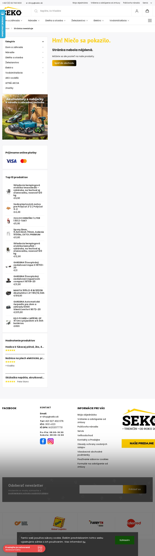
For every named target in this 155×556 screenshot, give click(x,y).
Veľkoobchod (85, 435)
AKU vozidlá (11, 77)
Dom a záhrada (14, 47)
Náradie (9, 52)
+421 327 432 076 (53, 421)
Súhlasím (125, 540)
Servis (145, 3)
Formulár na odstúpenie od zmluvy (93, 465)
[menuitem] (13, 20)
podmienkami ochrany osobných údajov (28, 493)
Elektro (9, 67)
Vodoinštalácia (14, 72)
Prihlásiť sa (135, 489)
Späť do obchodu (64, 63)
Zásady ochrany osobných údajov (92, 446)
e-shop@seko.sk (49, 416)
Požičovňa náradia (131, 3)
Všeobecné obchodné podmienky (90, 453)
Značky (9, 87)
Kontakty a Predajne (89, 439)
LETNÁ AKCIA (12, 83)
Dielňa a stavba (14, 57)
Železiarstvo (12, 62)
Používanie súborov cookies (93, 459)
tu (84, 541)
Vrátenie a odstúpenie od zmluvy (105, 3)
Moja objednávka (80, 3)
